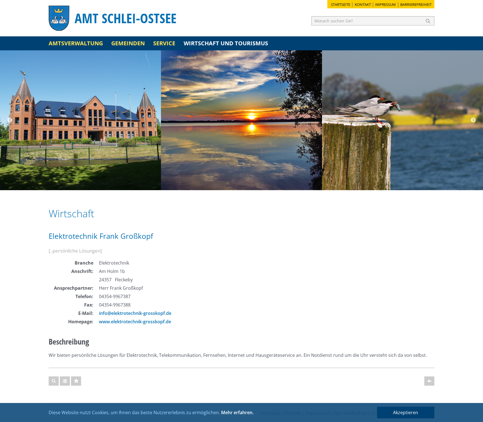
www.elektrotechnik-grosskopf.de (135, 322)
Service (164, 43)
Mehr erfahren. (237, 412)
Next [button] (473, 120)
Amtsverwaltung (76, 43)
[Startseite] (76, 381)
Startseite (340, 4)
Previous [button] (10, 120)
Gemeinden (128, 43)
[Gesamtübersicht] (65, 381)
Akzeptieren (405, 412)
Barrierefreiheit (416, 4)
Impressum (385, 4)
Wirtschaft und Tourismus (226, 43)
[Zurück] (429, 381)
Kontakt (363, 4)
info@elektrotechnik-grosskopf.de (135, 313)
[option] (80, 120)
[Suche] (54, 381)
